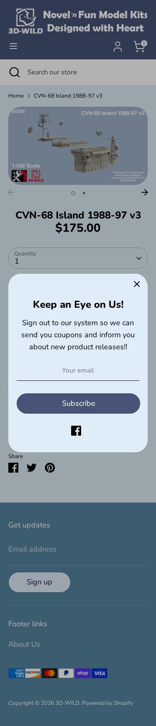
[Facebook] (76, 431)
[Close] (137, 284)
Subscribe (78, 403)
